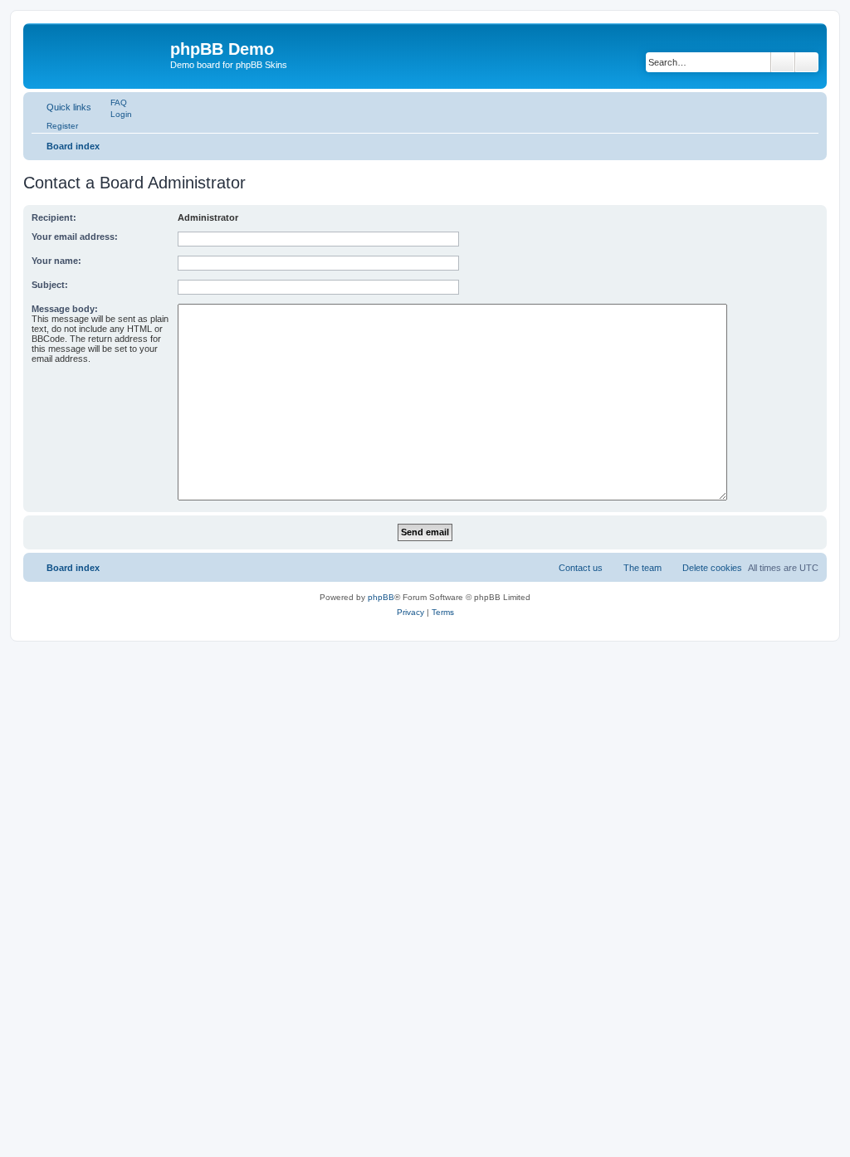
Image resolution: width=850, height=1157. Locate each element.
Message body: (65, 309)
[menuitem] (111, 102)
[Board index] (98, 54)
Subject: (50, 285)
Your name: (56, 261)
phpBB (381, 597)
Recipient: (54, 217)
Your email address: (75, 237)
